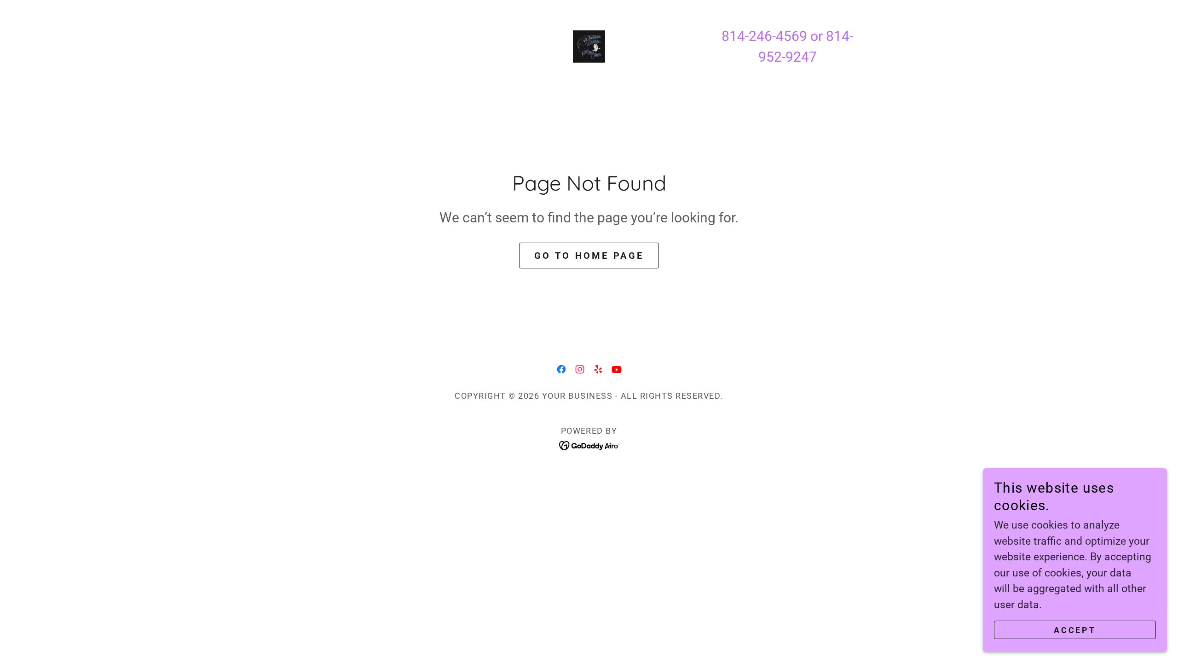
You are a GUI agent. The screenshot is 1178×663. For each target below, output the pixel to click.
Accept (1075, 630)
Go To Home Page (589, 255)
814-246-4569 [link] (764, 36)
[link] (589, 46)
